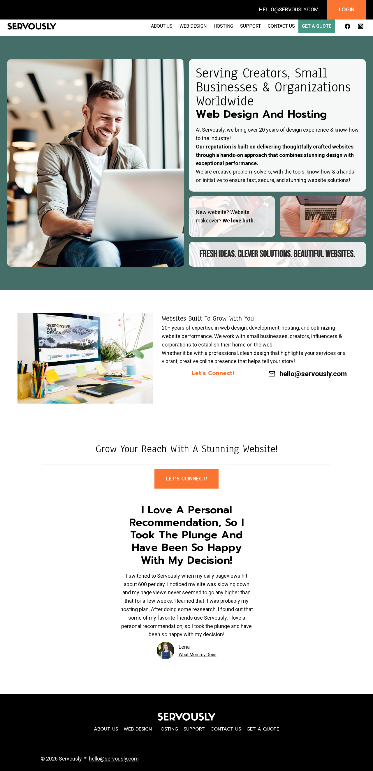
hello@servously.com (313, 374)
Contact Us (281, 26)
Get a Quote (316, 26)
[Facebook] (347, 26)
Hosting (223, 26)
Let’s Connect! (186, 478)
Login (346, 9)
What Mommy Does (198, 654)
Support (250, 26)
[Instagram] (360, 26)
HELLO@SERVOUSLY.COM (289, 9)
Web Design (193, 26)
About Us (162, 26)
